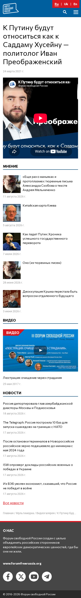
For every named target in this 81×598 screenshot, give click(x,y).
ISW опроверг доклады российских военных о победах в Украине (38, 467)
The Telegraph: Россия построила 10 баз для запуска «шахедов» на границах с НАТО (35, 424)
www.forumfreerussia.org (22, 563)
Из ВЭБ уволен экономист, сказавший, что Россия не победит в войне (39, 486)
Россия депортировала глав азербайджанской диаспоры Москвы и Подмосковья (38, 405)
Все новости (13, 503)
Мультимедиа (25, 513)
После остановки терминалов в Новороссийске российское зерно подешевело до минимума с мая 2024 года (38, 445)
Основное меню (76, 16)
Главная (8, 513)
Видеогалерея (45, 513)
